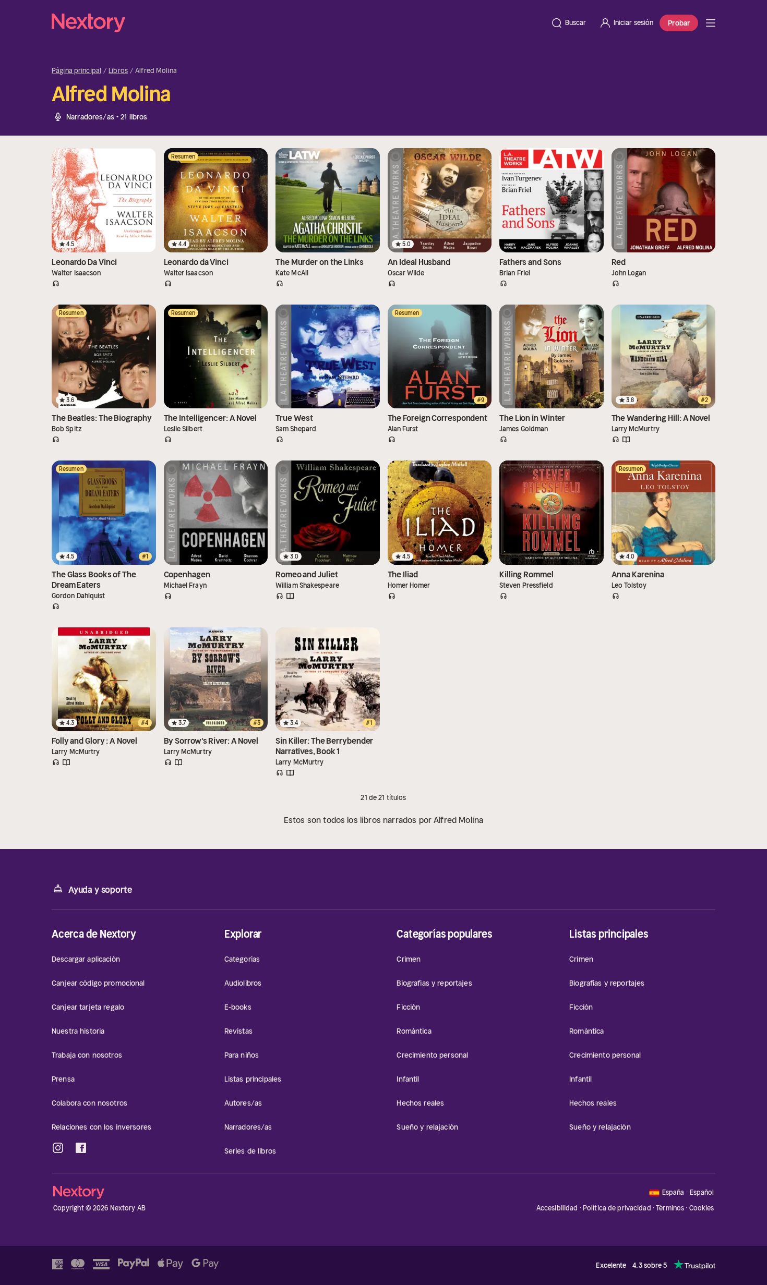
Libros (118, 71)
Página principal (76, 71)
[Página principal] (298, 23)
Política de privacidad (617, 1208)
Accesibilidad (557, 1208)
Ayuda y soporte (100, 889)
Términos (670, 1208)
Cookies (701, 1208)
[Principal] (710, 22)
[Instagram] (58, 1148)
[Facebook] (81, 1148)
